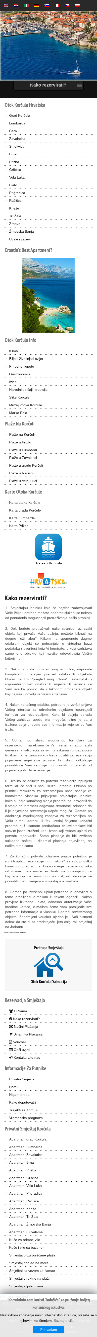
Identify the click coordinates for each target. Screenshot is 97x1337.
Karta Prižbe (19, 526)
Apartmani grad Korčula (28, 1139)
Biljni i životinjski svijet (26, 359)
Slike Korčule (19, 397)
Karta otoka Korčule (24, 503)
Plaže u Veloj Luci (23, 481)
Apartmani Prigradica (25, 1193)
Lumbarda (17, 123)
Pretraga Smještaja (48, 947)
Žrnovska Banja (21, 231)
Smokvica (16, 146)
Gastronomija (19, 374)
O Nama (20, 1011)
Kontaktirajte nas (26, 1057)
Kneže (14, 208)
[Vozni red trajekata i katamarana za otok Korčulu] (48, 546)
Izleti (12, 382)
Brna (13, 154)
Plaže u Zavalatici (23, 458)
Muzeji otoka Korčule (25, 405)
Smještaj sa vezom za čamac (32, 1271)
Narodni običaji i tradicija (28, 390)
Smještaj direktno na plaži (29, 1278)
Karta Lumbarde (22, 518)
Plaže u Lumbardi (23, 450)
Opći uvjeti (21, 1050)
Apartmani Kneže (22, 1209)
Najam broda (19, 1095)
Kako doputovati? (23, 1102)
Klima (13, 351)
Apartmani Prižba (22, 1170)
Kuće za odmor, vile (24, 1240)
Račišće (15, 201)
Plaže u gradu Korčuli (26, 465)
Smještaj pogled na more (28, 1263)
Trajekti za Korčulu (23, 1110)
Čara (13, 131)
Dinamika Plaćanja (27, 1034)
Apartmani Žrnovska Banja (30, 1224)
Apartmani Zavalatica (26, 1155)
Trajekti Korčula (48, 563)
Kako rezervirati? (25, 597)
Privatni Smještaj (22, 1079)
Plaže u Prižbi (20, 442)
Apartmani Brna (21, 1162)
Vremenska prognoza (26, 1118)
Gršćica (15, 170)
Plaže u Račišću (21, 473)
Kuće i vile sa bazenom (27, 1247)
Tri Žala (15, 216)
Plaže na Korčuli (22, 434)
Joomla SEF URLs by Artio (14, 932)
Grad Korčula (19, 115)
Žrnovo (14, 224)
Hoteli (13, 1087)
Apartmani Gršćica (23, 1178)
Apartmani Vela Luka (25, 1186)
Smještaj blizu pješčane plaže (32, 1255)
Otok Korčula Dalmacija (49, 981)
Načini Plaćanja (25, 1026)
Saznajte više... (66, 1321)
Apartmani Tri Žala (23, 1217)
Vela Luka (17, 177)
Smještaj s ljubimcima (26, 1286)
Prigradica (17, 193)
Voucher (19, 1042)
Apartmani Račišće (24, 1201)
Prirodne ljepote (21, 366)
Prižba (14, 162)
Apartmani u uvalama (26, 1232)
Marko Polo (18, 413)
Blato (13, 185)
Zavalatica (17, 139)
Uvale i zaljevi (20, 239)
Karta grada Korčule (25, 510)
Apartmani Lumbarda (26, 1147)
